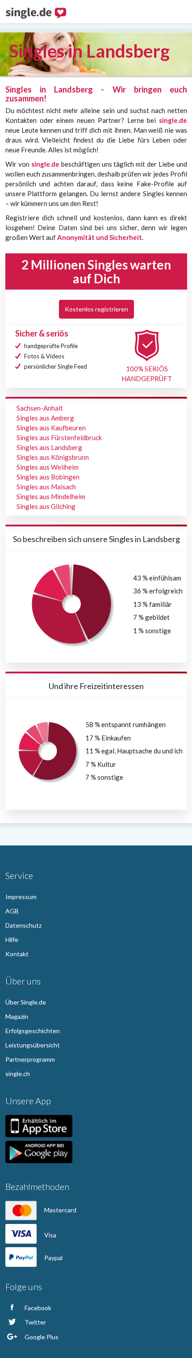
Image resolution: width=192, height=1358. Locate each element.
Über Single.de (25, 1002)
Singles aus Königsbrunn (53, 457)
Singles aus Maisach (46, 487)
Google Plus (40, 1337)
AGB (12, 911)
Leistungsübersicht (32, 1045)
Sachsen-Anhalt (40, 408)
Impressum (21, 896)
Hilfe (11, 939)
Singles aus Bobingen (48, 477)
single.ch (17, 1073)
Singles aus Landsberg (49, 447)
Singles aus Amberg (45, 418)
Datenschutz (23, 925)
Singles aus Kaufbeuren (51, 428)
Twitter (34, 1322)
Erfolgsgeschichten (32, 1030)
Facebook (37, 1308)
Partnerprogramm (30, 1059)
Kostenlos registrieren (96, 309)
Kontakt (17, 954)
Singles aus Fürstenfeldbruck (59, 437)
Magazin (16, 1016)
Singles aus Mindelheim (51, 496)
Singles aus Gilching (46, 506)
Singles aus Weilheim (48, 467)
